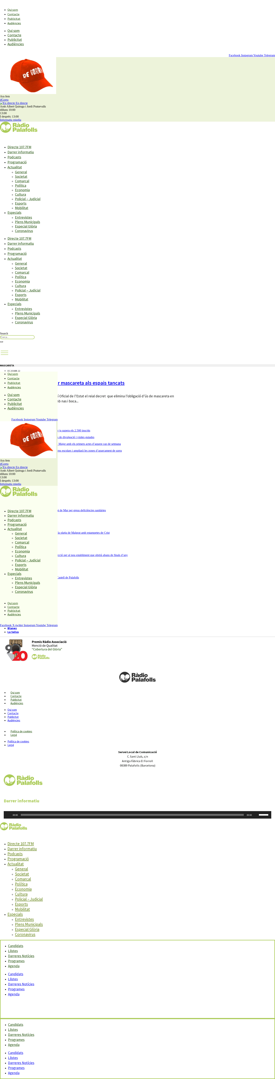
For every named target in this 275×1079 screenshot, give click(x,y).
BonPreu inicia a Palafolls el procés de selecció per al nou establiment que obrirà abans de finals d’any (67, 555)
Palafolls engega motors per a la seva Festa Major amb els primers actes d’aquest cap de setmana (64, 443)
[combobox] (17, 337)
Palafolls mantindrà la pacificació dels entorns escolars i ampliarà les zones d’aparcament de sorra (64, 450)
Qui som (12, 10)
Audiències (14, 23)
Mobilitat (21, 208)
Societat (21, 176)
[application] (137, 815)
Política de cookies (21, 731)
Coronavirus (24, 231)
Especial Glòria (26, 226)
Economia (22, 190)
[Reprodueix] (8, 815)
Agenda (13, 966)
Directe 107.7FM (19, 147)
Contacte (13, 14)
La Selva (13, 632)
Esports (20, 203)
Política (20, 185)
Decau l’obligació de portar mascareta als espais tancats (62, 382)
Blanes (12, 628)
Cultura (20, 194)
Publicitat (13, 19)
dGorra (4, 99)
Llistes (13, 979)
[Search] (1, 341)
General (21, 172)
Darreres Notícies (21, 984)
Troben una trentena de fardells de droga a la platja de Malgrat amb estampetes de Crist (58, 532)
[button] (4, 353)
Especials (14, 212)
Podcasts (14, 157)
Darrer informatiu (20, 152)
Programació (17, 162)
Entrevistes (23, 217)
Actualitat (14, 167)
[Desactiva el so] (256, 815)
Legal (13, 735)
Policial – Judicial (27, 199)
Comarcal (22, 181)
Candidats (15, 974)
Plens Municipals (27, 222)
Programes (16, 989)
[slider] (264, 814)
